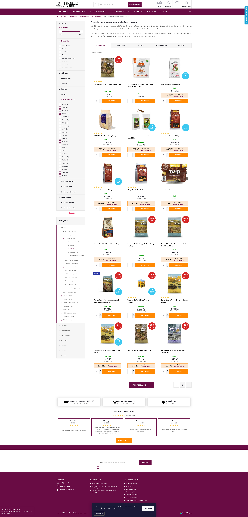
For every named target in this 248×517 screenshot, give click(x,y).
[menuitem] (63, 12)
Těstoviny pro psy (70, 284)
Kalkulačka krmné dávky (99, 483)
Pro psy (63, 228)
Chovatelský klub (131, 489)
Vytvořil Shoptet (187, 513)
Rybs (64, 175)
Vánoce (63, 351)
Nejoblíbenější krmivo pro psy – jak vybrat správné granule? (104, 487)
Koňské (65, 169)
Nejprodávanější (161, 45)
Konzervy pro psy (70, 270)
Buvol (64, 148)
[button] (100, 100)
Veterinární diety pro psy (72, 288)
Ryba (64, 110)
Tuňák (64, 138)
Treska (65, 160)
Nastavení (99, 514)
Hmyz (65, 172)
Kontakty (128, 503)
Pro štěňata (70, 245)
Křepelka (65, 166)
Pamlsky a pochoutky (71, 264)
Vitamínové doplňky (71, 267)
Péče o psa (66, 309)
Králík (64, 132)
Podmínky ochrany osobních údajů (136, 500)
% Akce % (64, 341)
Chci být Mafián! (179, 96)
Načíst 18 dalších (140, 385)
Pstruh (64, 135)
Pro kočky (64, 326)
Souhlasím (148, 508)
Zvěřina (65, 120)
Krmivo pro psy (67, 235)
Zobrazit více (124, 440)
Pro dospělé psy (72, 249)
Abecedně (181, 45)
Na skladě (66, 46)
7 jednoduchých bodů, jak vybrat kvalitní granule (104, 491)
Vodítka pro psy (68, 306)
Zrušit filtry (72, 213)
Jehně (65, 114)
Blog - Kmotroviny (131, 483)
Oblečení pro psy (68, 320)
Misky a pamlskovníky (69, 313)
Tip (63, 55)
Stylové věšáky (65, 336)
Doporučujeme (101, 45)
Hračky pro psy (67, 296)
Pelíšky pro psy (67, 299)
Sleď (64, 154)
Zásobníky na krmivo (71, 277)
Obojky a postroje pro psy (71, 303)
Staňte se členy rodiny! (67, 490)
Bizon (64, 151)
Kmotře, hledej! (134, 4)
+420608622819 (65, 486)
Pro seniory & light (72, 252)
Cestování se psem (68, 316)
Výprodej (65, 61)
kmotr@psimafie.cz (65, 483)
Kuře (65, 104)
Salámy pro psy (69, 281)
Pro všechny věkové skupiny (75, 256)
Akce (64, 49)
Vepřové (65, 129)
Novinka (65, 52)
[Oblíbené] (177, 4)
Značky (63, 356)
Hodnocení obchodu (132, 495)
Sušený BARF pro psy (71, 260)
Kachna (65, 126)
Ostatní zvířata (65, 331)
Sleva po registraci (68, 58)
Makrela (65, 144)
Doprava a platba (131, 492)
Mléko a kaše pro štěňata (72, 274)
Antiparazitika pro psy (69, 231)
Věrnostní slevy (130, 486)
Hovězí (65, 117)
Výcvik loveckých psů (69, 292)
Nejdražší (141, 45)
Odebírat (145, 463)
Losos (64, 107)
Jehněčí (64, 141)
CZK (159, 4)
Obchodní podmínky (132, 497)
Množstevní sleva (67, 67)
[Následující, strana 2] (182, 385)
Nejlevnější (121, 45)
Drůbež (65, 157)
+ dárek (65, 64)
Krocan (64, 163)
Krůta (64, 123)
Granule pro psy (70, 238)
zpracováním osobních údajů (117, 467)
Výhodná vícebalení (73, 242)
